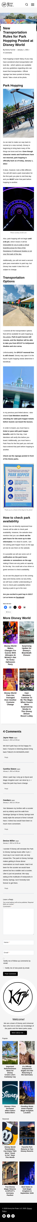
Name (7, 942)
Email (6, 953)
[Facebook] (4, 1216)
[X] (8, 1216)
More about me (17, 1033)
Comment (7, 906)
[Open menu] (32, 4)
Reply (6, 757)
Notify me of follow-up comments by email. (16, 962)
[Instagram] (13, 1216)
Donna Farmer (10, 50)
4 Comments (7, 53)
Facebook (20, 597)
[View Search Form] (26, 4)
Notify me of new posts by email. (17, 968)
